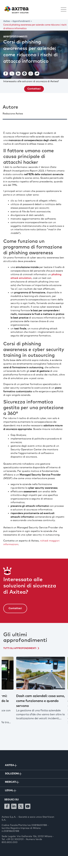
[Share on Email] (37, 74)
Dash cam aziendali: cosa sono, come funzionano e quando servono (27, 701)
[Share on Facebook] (5, 74)
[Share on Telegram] (24, 74)
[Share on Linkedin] (18, 74)
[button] (62, 9)
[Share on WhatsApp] (30, 74)
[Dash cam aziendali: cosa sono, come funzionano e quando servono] (27, 673)
